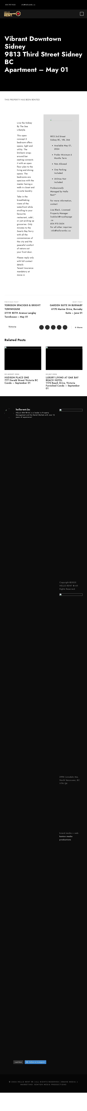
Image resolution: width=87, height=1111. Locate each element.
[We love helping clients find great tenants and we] (30, 603)
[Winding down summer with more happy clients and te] (30, 450)
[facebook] (76, 5)
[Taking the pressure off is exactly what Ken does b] (47, 907)
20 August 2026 (12, 374)
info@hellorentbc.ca (61, 230)
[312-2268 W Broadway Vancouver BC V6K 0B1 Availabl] (13, 752)
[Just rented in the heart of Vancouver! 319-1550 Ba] (30, 510)
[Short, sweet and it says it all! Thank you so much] (13, 1027)
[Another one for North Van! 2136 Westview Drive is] (47, 450)
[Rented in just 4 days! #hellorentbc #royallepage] (13, 595)
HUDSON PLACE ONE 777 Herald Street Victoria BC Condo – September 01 (21, 380)
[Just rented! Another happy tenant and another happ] (30, 840)
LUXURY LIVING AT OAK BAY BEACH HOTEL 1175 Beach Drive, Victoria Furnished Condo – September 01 (63, 383)
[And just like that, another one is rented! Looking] (13, 903)
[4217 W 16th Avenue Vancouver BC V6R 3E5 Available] (47, 751)
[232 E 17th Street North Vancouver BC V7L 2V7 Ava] (47, 639)
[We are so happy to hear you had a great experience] (30, 1029)
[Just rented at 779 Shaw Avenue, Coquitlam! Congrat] (13, 843)
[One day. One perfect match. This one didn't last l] (47, 842)
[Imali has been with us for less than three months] (47, 528)
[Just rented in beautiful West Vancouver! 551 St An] (13, 507)
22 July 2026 (51, 374)
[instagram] (84, 5)
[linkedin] (80, 5)
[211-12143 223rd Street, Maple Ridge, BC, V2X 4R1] (30, 936)
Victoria (12, 326)
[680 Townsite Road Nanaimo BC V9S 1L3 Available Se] (30, 757)
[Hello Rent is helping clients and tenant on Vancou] (13, 444)
